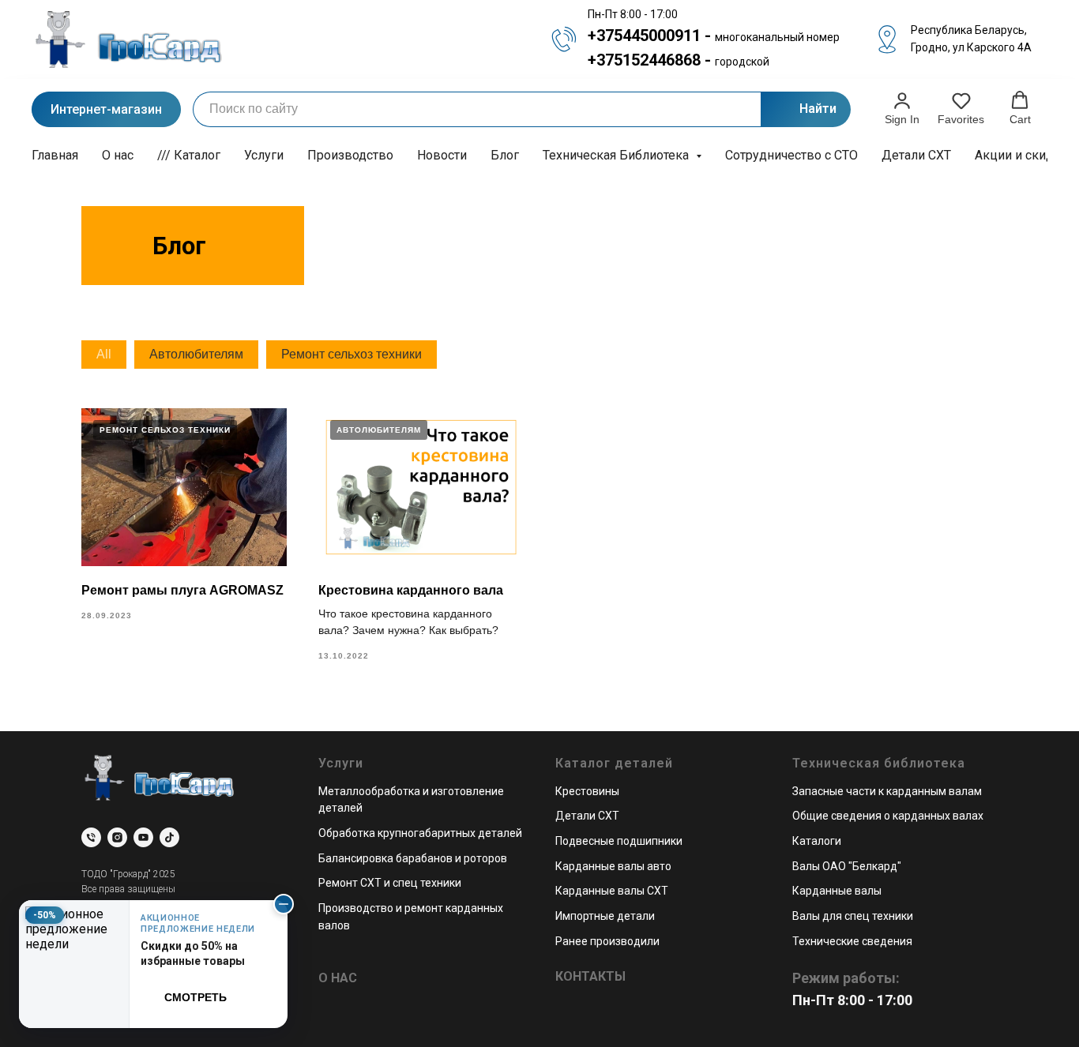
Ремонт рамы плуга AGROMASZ (182, 590)
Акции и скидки (1021, 155)
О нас (117, 155)
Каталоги (816, 841)
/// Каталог (188, 155)
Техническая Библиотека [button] (617, 155)
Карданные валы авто (613, 866)
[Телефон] (91, 837)
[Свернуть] (283, 904)
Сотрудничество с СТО (791, 155)
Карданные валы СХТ (611, 890)
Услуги (264, 155)
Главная (55, 155)
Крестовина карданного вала (410, 590)
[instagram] (117, 837)
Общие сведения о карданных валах (887, 815)
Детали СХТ (916, 155)
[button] (902, 108)
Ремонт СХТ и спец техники (389, 882)
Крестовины (587, 791)
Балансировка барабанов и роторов (412, 858)
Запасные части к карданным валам (887, 791)
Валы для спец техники (852, 916)
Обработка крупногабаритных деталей (420, 833)
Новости (442, 155)
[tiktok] (169, 837)
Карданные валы (837, 890)
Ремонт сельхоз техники (351, 354)
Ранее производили (607, 941)
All (103, 354)
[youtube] (143, 837)
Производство (350, 155)
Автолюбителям (196, 354)
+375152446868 (644, 60)
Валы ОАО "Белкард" (846, 866)
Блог (505, 155)
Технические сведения (852, 941)
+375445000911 (644, 35)
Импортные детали (605, 916)
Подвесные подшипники (618, 841)
